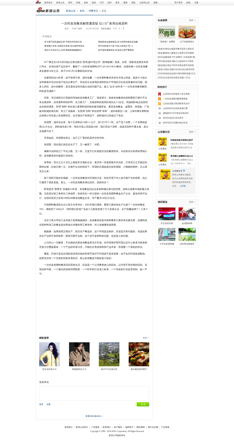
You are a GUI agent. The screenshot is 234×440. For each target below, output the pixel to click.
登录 (41, 404)
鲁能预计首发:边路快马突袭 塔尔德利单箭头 (64, 46)
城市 (110, 2)
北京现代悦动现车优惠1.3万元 (176, 77)
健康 (125, 2)
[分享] (183, 186)
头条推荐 (162, 20)
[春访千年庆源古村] (109, 354)
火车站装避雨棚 (167, 244)
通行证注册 (153, 427)
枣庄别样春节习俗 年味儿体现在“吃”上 (115, 46)
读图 (133, 2)
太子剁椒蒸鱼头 (187, 41)
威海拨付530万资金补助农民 (176, 113)
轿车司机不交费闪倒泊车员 (175, 123)
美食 (86, 2)
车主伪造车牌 (167, 223)
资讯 (70, 2)
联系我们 (107, 427)
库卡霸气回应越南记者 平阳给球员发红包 (63, 42)
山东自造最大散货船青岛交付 (176, 103)
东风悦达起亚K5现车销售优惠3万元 (179, 73)
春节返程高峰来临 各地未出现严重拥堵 (116, 50)
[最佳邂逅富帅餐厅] (139, 354)
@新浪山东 (145, 2)
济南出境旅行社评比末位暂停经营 (178, 69)
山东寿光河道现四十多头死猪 (176, 94)
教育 (117, 2)
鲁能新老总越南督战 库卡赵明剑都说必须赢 (118, 42)
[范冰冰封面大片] (49, 354)
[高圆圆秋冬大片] (79, 354)
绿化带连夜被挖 (187, 244)
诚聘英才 (129, 427)
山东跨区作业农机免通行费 (175, 108)
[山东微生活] (162, 141)
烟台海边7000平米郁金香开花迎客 (178, 65)
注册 (196, 2)
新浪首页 (48, 2)
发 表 (143, 404)
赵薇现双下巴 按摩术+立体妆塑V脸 (179, 57)
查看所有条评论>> (94, 416)
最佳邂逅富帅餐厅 (139, 369)
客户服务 (118, 427)
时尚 (160, 57)
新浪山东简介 (82, 427)
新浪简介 (69, 427)
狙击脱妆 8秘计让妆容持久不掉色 (178, 61)
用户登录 (178, 2)
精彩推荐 (44, 338)
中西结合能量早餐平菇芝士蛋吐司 (178, 49)
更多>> (146, 338)
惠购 (155, 2)
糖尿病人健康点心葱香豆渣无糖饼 (178, 53)
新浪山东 (60, 2)
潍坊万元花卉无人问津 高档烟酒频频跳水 (63, 50)
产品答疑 (165, 427)
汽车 (102, 2)
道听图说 (162, 202)
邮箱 (188, 2)
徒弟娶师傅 (187, 223)
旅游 (94, 2)
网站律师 (141, 427)
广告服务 (95, 427)
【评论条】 (106, 28)
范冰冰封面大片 (49, 369)
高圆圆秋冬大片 (79, 369)
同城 (78, 2)
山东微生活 (164, 132)
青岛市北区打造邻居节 (173, 118)
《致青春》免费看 (167, 41)
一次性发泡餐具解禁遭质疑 (175, 99)
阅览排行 (162, 87)
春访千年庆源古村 (109, 369)
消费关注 (93, 11)
